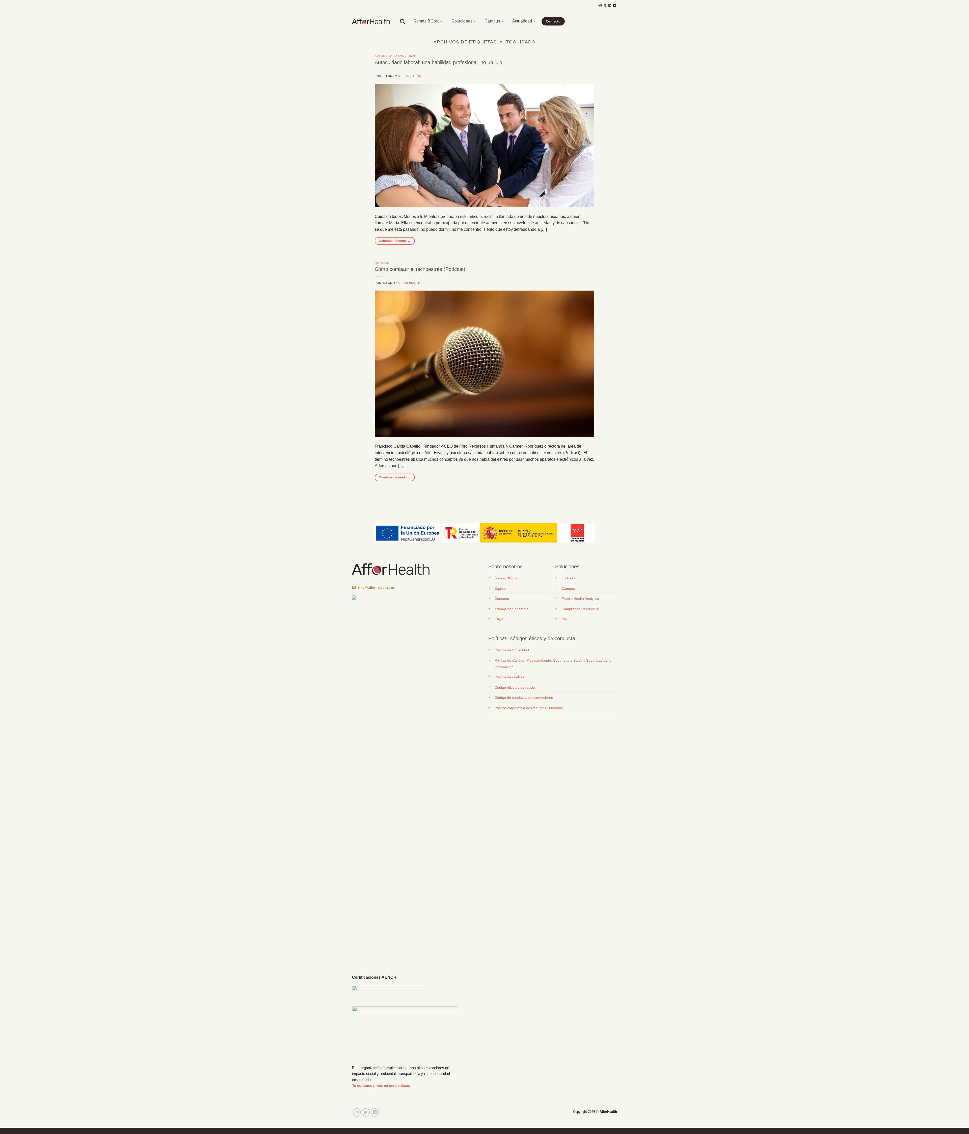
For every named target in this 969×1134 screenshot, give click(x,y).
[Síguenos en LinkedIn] (614, 5)
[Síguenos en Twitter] (366, 1112)
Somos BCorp (426, 21)
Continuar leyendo (395, 241)
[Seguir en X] (604, 5)
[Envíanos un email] (609, 5)
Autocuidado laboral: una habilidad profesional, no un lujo (438, 62)
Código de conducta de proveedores (524, 697)
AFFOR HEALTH (409, 282)
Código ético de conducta (515, 687)
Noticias (382, 262)
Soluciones (461, 21)
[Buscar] (402, 21)
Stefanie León (409, 76)
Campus (492, 21)
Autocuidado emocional (395, 55)
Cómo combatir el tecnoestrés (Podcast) (420, 269)
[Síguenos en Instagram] (600, 5)
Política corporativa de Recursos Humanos (529, 708)
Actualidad (522, 21)
